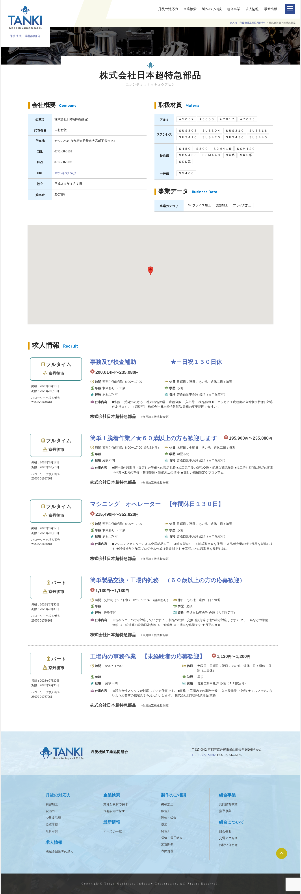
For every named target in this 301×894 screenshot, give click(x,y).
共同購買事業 (228, 804)
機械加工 (167, 804)
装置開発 (167, 844)
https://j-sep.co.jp (65, 173)
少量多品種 (53, 817)
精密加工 (52, 804)
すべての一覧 (112, 831)
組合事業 (233, 9)
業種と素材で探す (115, 804)
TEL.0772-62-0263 (204, 755)
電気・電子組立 (172, 838)
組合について (231, 822)
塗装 (164, 824)
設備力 (50, 811)
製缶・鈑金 (169, 817)
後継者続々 (53, 824)
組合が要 (52, 831)
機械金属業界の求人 (59, 851)
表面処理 (167, 851)
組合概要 (225, 831)
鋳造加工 (167, 831)
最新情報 (270, 9)
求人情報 (252, 9)
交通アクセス (228, 838)
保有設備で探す (114, 811)
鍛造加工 (167, 811)
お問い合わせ (228, 845)
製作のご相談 (212, 9)
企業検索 (190, 9)
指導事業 (225, 811)
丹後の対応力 (168, 9)
